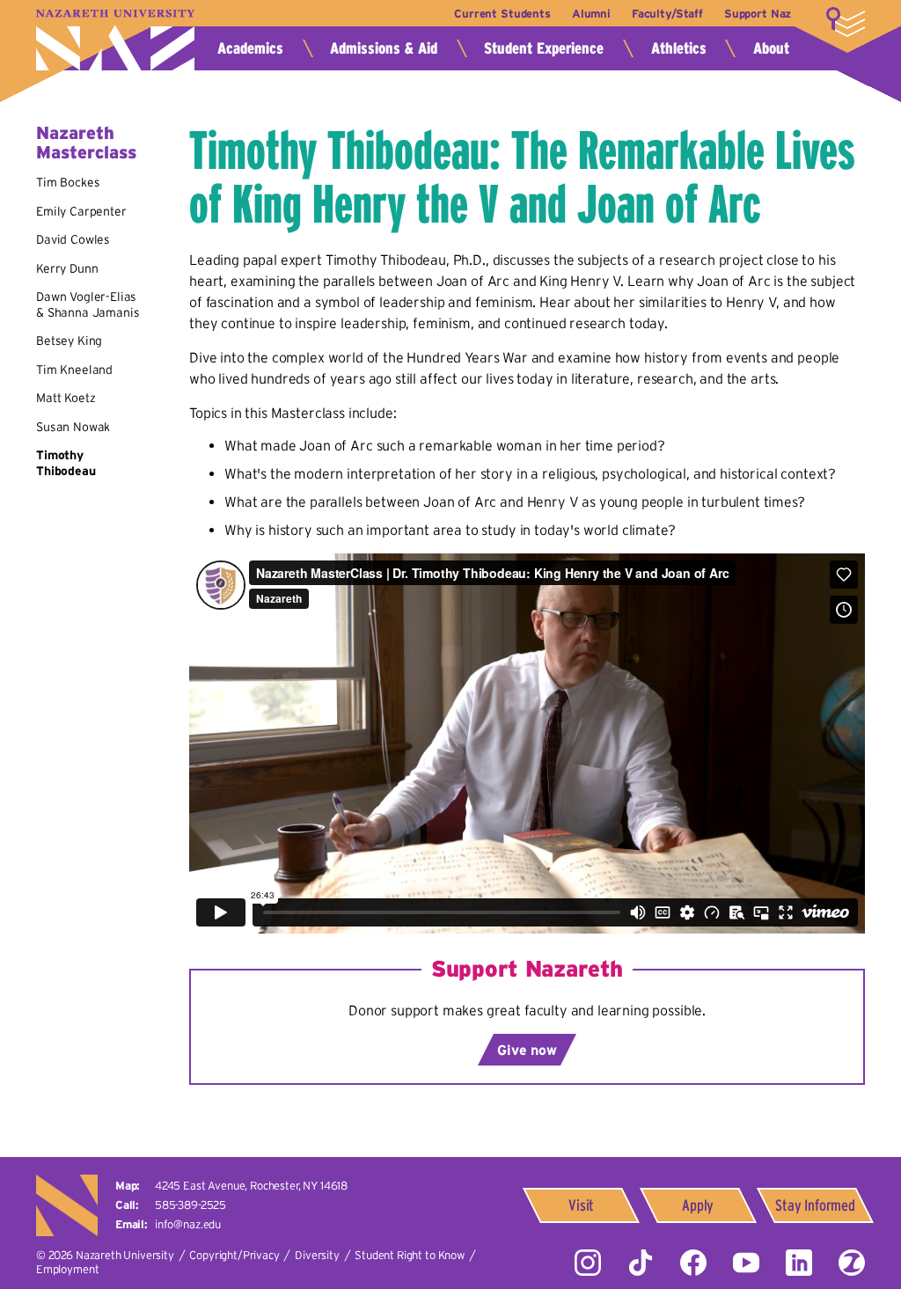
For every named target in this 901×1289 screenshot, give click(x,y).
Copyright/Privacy (234, 1255)
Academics (250, 48)
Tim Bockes (67, 182)
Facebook (693, 1262)
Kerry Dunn (67, 268)
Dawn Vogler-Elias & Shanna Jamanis (87, 304)
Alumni (591, 13)
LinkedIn (799, 1262)
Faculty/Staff (667, 13)
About (771, 48)
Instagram (588, 1262)
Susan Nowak (73, 427)
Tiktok (640, 1262)
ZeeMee (852, 1262)
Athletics (679, 48)
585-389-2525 (190, 1205)
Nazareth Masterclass (86, 142)
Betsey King (69, 340)
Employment (67, 1269)
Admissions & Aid (383, 48)
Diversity (317, 1255)
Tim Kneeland (74, 370)
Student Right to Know (410, 1255)
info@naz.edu (188, 1224)
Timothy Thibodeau (66, 463)
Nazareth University (115, 40)
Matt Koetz (65, 398)
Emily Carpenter (81, 211)
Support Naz (757, 13)
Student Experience (544, 48)
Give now (527, 1050)
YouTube (746, 1262)
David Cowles (73, 239)
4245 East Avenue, (251, 1185)
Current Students (502, 13)
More (845, 22)
